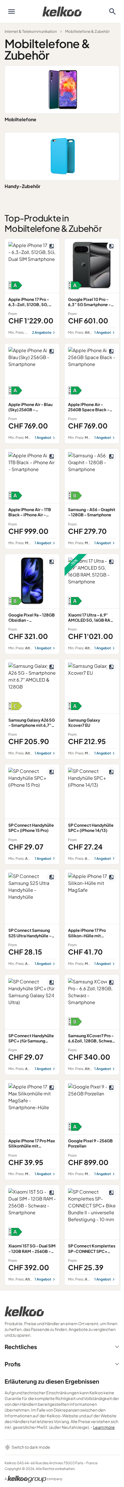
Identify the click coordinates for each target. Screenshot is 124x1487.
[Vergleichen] (51, 246)
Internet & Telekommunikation (31, 31)
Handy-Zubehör (22, 186)
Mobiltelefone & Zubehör (87, 31)
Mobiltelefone (20, 119)
